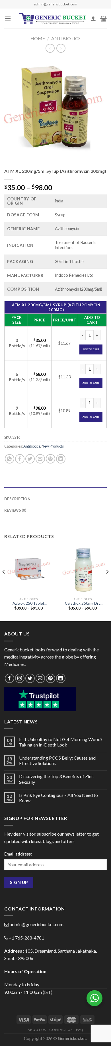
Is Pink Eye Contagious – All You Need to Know (58, 797)
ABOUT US (37, 1029)
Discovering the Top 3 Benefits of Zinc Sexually (56, 779)
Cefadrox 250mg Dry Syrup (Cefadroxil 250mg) (82, 603)
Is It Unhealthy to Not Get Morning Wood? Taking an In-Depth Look (60, 742)
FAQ (79, 1029)
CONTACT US (60, 1029)
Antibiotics (66, 38)
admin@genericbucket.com (36, 924)
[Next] (107, 583)
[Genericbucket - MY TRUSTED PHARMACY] (52, 18)
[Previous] (4, 583)
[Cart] (103, 18)
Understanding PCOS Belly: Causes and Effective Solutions (57, 760)
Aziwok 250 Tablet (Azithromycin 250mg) (28, 603)
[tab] (55, 490)
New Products (53, 446)
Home (37, 38)
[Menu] (7, 18)
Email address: (18, 854)
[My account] (93, 18)
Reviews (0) (15, 510)
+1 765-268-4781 (26, 937)
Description (17, 499)
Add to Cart (91, 349)
